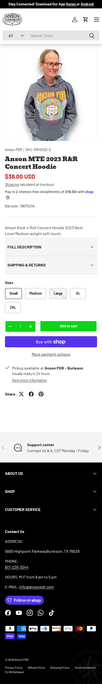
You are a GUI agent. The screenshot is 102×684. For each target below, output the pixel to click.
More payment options (51, 354)
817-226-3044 (16, 567)
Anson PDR (13, 150)
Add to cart (68, 326)
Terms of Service (85, 667)
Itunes (71, 4)
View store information (29, 380)
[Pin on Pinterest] (41, 394)
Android (87, 4)
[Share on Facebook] (31, 394)
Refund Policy (36, 667)
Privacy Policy (14, 667)
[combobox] (51, 35)
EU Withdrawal (14, 672)
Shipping (12, 184)
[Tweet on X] (21, 394)
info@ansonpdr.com (36, 586)
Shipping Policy (60, 667)
